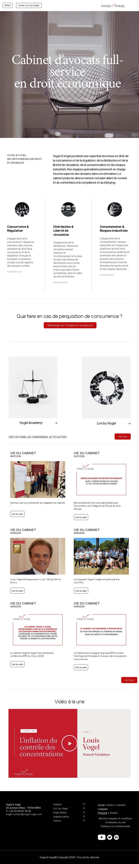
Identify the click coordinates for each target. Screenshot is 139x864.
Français (102, 812)
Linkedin (120, 805)
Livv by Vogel (60, 808)
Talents (57, 820)
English (114, 812)
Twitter (109, 805)
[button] (44, 5)
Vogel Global (59, 812)
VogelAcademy (61, 816)
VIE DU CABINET (23, 453)
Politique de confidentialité (115, 826)
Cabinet (57, 804)
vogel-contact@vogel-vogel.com (24, 814)
